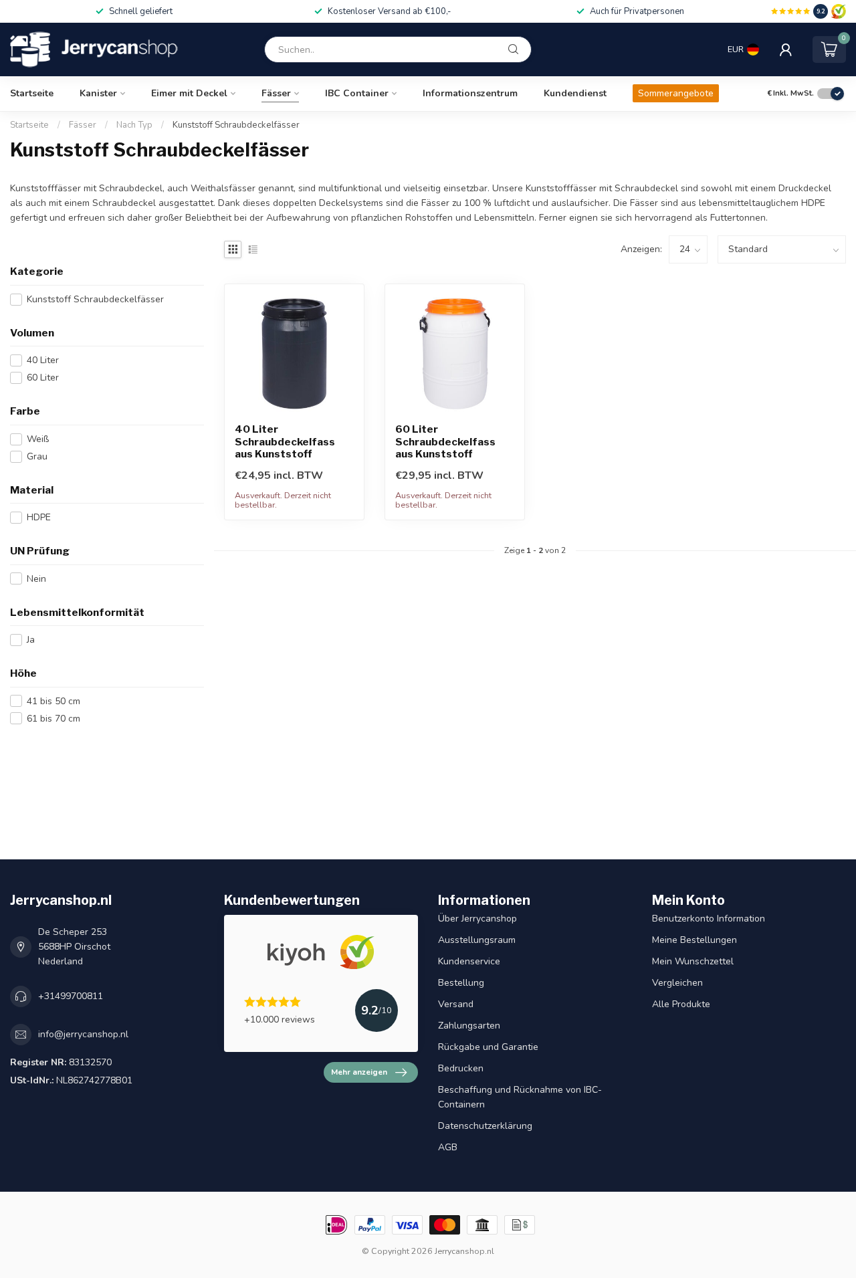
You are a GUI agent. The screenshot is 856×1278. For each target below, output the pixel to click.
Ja (31, 640)
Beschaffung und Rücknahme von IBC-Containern (520, 1097)
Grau (37, 456)
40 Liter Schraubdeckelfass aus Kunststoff (285, 441)
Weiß (38, 439)
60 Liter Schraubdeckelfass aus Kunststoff (445, 441)
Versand (455, 1004)
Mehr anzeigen (359, 1072)
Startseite (32, 93)
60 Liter (43, 377)
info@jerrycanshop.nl (83, 1034)
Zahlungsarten (469, 1025)
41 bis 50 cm (53, 701)
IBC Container (357, 93)
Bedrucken (461, 1068)
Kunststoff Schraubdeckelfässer (236, 125)
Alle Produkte (681, 1004)
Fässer (276, 93)
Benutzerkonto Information (708, 918)
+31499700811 (70, 996)
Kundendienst (575, 93)
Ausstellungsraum (477, 940)
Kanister (98, 93)
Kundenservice (469, 961)
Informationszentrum (470, 93)
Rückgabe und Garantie (488, 1047)
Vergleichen (677, 982)
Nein (36, 579)
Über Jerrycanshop (477, 918)
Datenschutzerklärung (485, 1126)
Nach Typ (134, 125)
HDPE (39, 517)
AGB (447, 1147)
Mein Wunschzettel (693, 961)
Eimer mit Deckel (189, 93)
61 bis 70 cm (53, 719)
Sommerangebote (676, 93)
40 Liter (43, 360)
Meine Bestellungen (694, 940)
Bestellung (461, 982)
